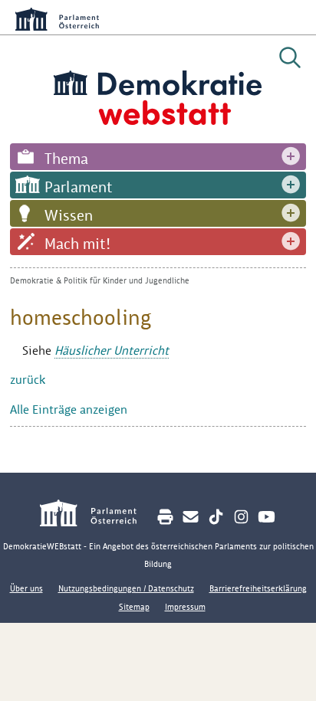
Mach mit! (77, 243)
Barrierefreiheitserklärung (258, 588)
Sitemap (134, 606)
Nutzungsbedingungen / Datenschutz (126, 588)
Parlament (78, 187)
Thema (66, 158)
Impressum (185, 606)
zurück (27, 379)
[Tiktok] (215, 516)
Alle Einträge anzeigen (68, 409)
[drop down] (290, 156)
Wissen (68, 215)
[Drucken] (165, 516)
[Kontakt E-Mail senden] (190, 516)
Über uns (26, 588)
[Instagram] (241, 516)
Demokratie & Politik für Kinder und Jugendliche (99, 280)
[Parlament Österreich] (96, 515)
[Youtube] (266, 516)
